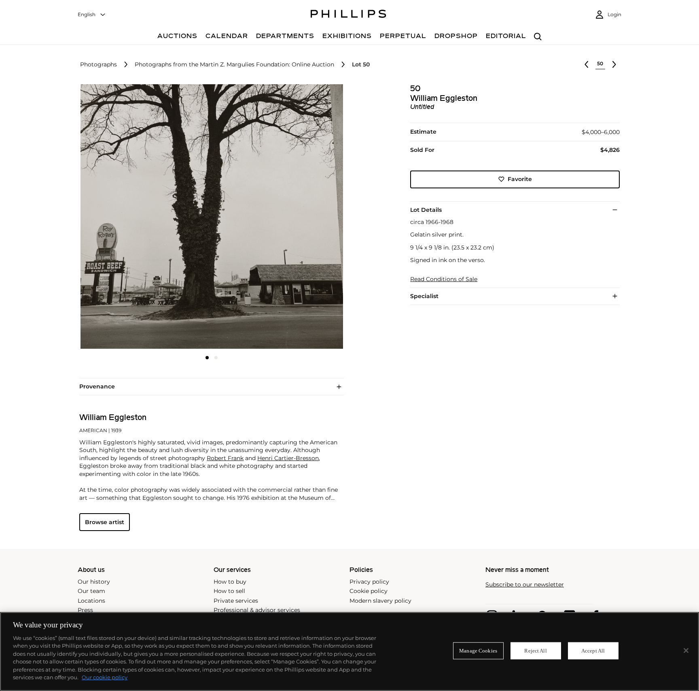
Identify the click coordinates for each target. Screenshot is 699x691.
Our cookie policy (104, 677)
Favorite (520, 179)
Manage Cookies (478, 651)
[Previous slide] (123, 217)
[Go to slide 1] (207, 358)
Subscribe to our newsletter (524, 584)
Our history (94, 581)
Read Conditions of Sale (443, 279)
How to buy (230, 581)
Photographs (98, 64)
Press (85, 610)
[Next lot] (614, 64)
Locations (91, 600)
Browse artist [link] (104, 522)
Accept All (593, 651)
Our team (91, 591)
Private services (236, 600)
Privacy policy (369, 581)
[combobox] (92, 14)
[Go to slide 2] (216, 358)
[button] (209, 216)
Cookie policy (369, 591)
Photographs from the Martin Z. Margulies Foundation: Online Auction (234, 64)
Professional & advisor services (257, 610)
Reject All (535, 651)
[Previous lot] (586, 64)
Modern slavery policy (380, 600)
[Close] (686, 650)
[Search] (537, 37)
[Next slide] (300, 217)
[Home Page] (348, 15)
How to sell (229, 591)
